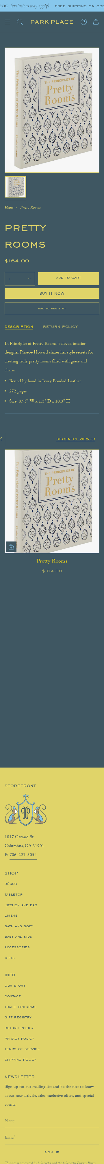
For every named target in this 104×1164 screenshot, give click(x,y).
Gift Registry (18, 1017)
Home (9, 207)
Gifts (10, 958)
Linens (11, 915)
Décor (11, 883)
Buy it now (52, 293)
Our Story (15, 985)
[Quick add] (11, 546)
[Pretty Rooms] (52, 502)
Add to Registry (52, 308)
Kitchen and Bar (21, 905)
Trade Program (20, 1007)
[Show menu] (7, 22)
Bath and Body (19, 926)
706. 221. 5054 (23, 855)
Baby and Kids (18, 936)
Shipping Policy (20, 1059)
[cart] (96, 22)
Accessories (17, 947)
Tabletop (14, 894)
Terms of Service (22, 1049)
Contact (13, 996)
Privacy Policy (19, 1038)
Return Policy (19, 1028)
